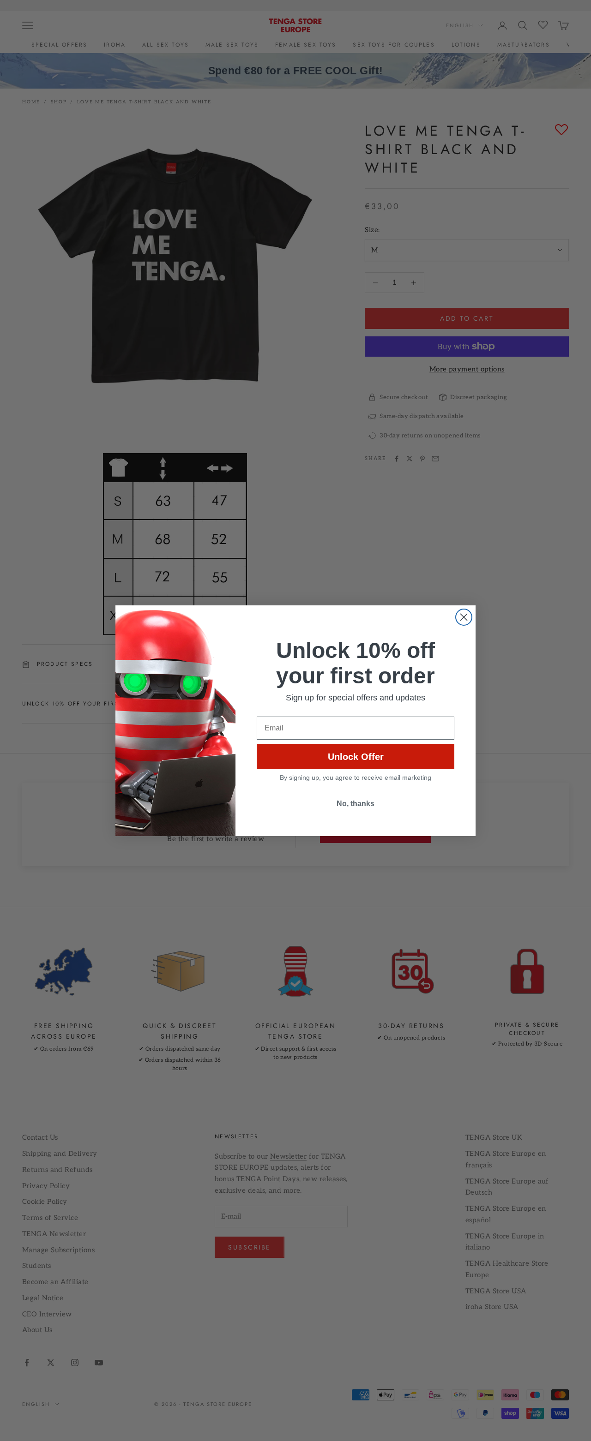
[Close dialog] (464, 617)
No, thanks (355, 803)
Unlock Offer (356, 757)
